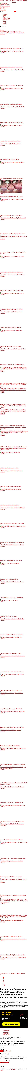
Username (2, 1047)
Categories (5, 14)
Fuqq (10, 0)
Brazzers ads (6, 1033)
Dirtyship (25, 0)
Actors (4, 15)
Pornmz (2, 0)
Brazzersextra (6, 1030)
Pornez (14, 2)
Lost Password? (7, 1051)
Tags (4, 17)
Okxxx (4, 22)
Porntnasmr (19, 0)
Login (2, 1051)
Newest (2, 30)
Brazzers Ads (6, 19)
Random (19, 31)
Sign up (13, 1069)
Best (5, 31)
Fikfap (6, 0)
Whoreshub (5, 1032)
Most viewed (9, 31)
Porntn (13, 0)
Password (2, 1049)
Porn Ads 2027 (6, 1034)
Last (4, 985)
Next (4, 984)
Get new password (5, 1062)
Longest (15, 31)
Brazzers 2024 (6, 18)
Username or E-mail (4, 1060)
